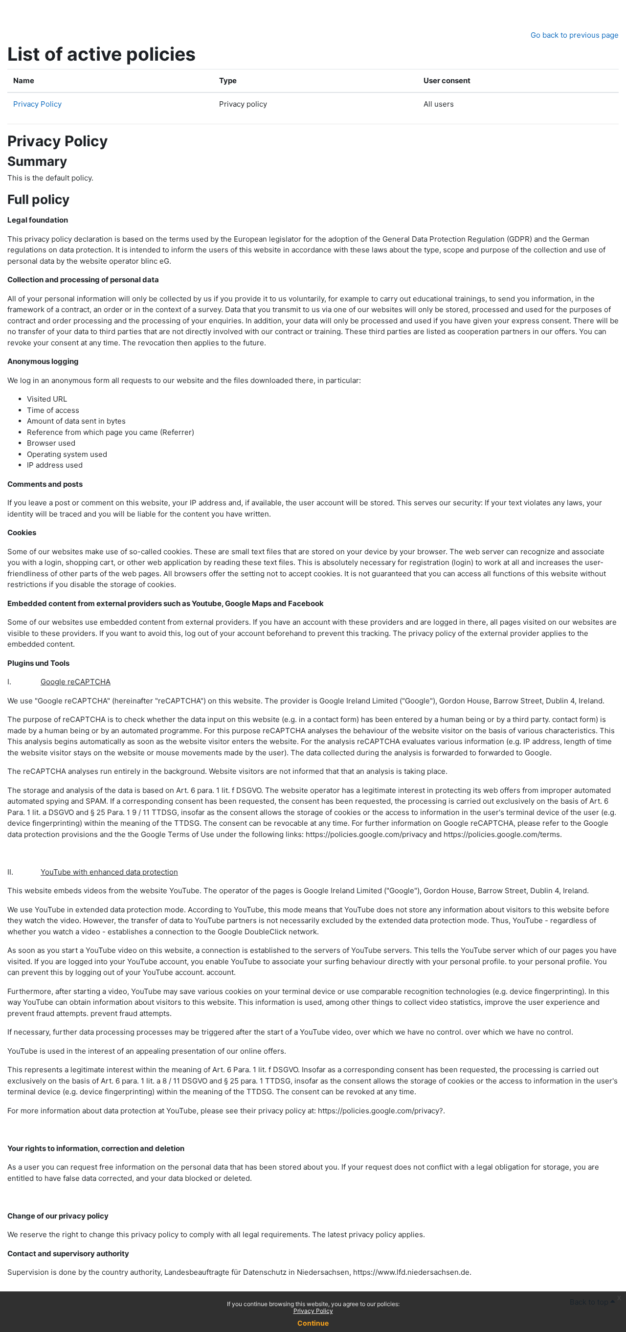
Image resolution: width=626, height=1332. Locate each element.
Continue (313, 1323)
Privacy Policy (313, 1310)
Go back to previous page (575, 35)
